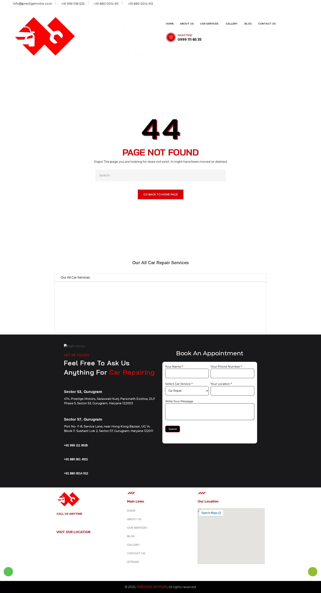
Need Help (185, 35)
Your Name (174, 366)
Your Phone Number (226, 366)
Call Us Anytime (69, 513)
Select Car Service (179, 384)
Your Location (221, 384)
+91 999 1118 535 (69, 518)
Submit (172, 428)
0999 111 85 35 (189, 39)
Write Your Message (179, 401)
